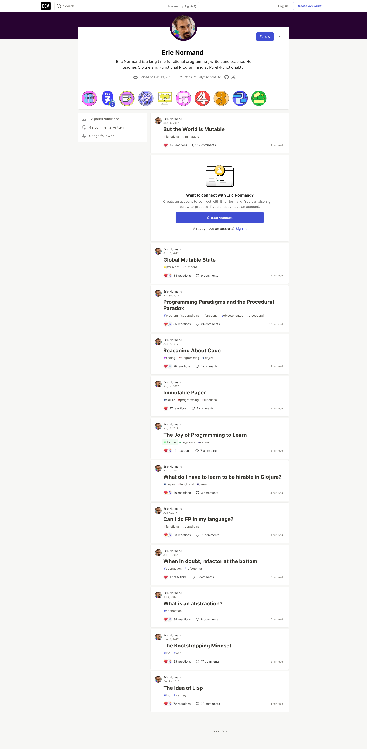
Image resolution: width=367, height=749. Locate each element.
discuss (170, 442)
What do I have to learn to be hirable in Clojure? (222, 477)
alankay (180, 695)
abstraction (173, 568)
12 (206, 145)
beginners (187, 442)
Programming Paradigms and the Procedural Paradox (218, 305)
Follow (265, 36)
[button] (89, 98)
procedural (255, 315)
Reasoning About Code (192, 350)
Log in (283, 6)
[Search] (59, 6)
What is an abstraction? (193, 603)
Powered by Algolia (181, 6)
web (178, 653)
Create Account (220, 217)
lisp (167, 653)
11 (210, 535)
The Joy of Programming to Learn (205, 435)
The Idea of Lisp (183, 688)
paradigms (191, 526)
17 (210, 661)
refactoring (193, 568)
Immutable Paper (184, 392)
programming (189, 358)
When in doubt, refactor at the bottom (210, 561)
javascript (171, 267)
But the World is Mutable (194, 129)
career (203, 442)
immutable (191, 136)
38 (210, 703)
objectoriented (232, 315)
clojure (207, 358)
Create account (309, 6)
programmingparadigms (181, 315)
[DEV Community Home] (45, 6)
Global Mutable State (189, 260)
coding (169, 358)
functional (171, 136)
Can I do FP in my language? (198, 519)
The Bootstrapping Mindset (197, 646)
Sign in (241, 229)
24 (210, 324)
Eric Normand (173, 119)
